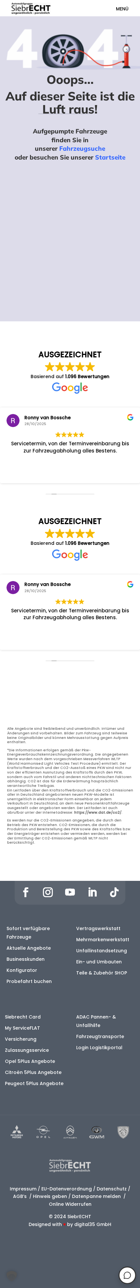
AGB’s (20, 1196)
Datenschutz (112, 1189)
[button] (11, 1276)
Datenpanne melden (96, 1196)
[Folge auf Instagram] (48, 892)
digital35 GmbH (92, 1224)
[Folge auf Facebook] (25, 892)
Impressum (23, 1189)
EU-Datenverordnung (66, 1189)
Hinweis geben (50, 1196)
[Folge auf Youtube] (70, 892)
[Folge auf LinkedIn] (92, 892)
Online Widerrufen (70, 1204)
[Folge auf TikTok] (114, 892)
